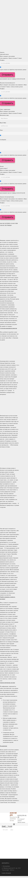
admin (11, 829)
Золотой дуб (13, 814)
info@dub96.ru (5, 863)
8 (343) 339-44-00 (6, 873)
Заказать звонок (21, 822)
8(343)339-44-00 (22, 816)
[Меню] (14, 824)
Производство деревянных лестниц (13, 818)
